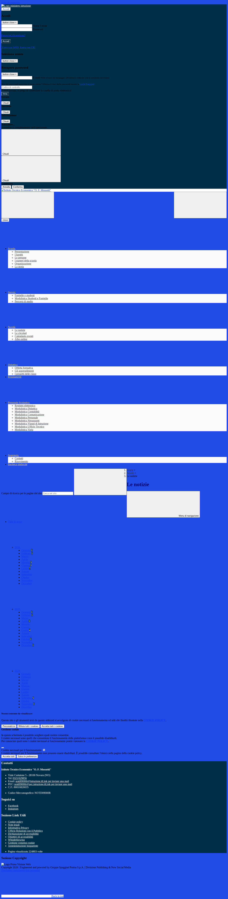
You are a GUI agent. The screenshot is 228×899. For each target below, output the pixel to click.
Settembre (26, 574)
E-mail (36, 77)
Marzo (24, 556)
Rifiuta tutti (28, 726)
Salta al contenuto (10, 2)
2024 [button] (18, 671)
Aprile (24, 559)
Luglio (25, 568)
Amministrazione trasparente (23, 845)
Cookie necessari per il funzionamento (21, 750)
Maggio (26, 562)
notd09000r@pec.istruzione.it (43, 784)
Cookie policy (15, 821)
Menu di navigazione (188, 516)
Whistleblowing (16, 839)
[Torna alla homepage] (114, 190)
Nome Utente (40, 25)
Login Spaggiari (87, 84)
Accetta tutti (52, 726)
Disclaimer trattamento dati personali (20, 870)
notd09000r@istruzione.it (42, 781)
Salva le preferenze (27, 756)
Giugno (26, 565)
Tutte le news (15, 521)
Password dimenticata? (13, 35)
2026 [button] (18, 547)
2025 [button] (18, 609)
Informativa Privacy (18, 827)
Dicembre (26, 583)
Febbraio (27, 553)
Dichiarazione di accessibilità (23, 833)
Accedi (6, 9)
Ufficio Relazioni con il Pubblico (25, 830)
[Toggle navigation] (27, 205)
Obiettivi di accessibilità (20, 836)
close (5, 220)
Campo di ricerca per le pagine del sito (21, 493)
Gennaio (26, 550)
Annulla (6, 187)
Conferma (18, 187)
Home (130, 470)
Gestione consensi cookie (21, 842)
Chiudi (6, 103)
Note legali (14, 824)
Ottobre (25, 577)
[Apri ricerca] (200, 205)
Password (38, 29)
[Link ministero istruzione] (16, 5)
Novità (130, 473)
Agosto (25, 571)
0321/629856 (20, 778)
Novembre (27, 580)
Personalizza (9, 726)
